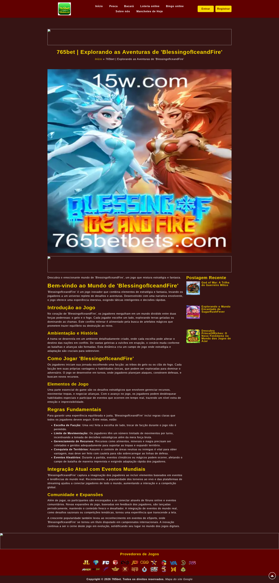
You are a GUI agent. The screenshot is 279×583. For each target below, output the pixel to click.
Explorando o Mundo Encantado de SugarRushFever (216, 309)
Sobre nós (123, 11)
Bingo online (175, 6)
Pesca (113, 6)
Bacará (129, 6)
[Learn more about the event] (139, 37)
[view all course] (272, 575)
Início (99, 6)
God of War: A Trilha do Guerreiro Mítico (215, 284)
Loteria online (150, 6)
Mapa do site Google (179, 579)
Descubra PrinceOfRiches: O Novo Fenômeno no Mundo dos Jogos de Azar (216, 335)
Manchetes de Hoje (149, 11)
